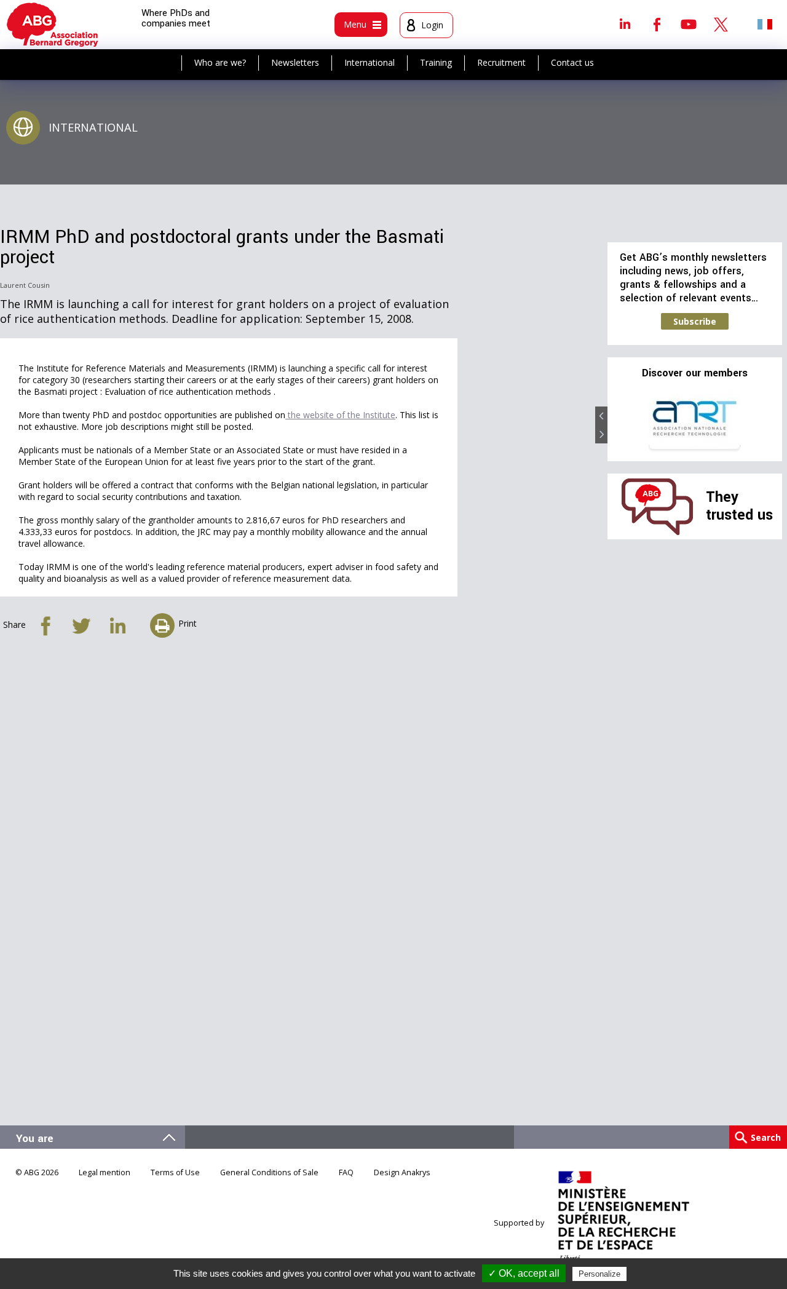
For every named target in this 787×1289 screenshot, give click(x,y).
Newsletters (295, 62)
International (369, 62)
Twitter (720, 24)
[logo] (52, 24)
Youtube (688, 24)
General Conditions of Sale (269, 1172)
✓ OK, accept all (524, 1273)
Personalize (599, 1274)
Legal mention (104, 1172)
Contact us (572, 62)
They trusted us (739, 506)
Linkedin (624, 24)
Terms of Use (175, 1172)
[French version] (764, 24)
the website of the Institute (340, 415)
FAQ (346, 1172)
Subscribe (694, 321)
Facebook (656, 24)
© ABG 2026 (36, 1172)
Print (187, 623)
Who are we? (220, 62)
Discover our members (695, 373)
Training (436, 62)
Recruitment (501, 62)
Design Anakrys (402, 1172)
